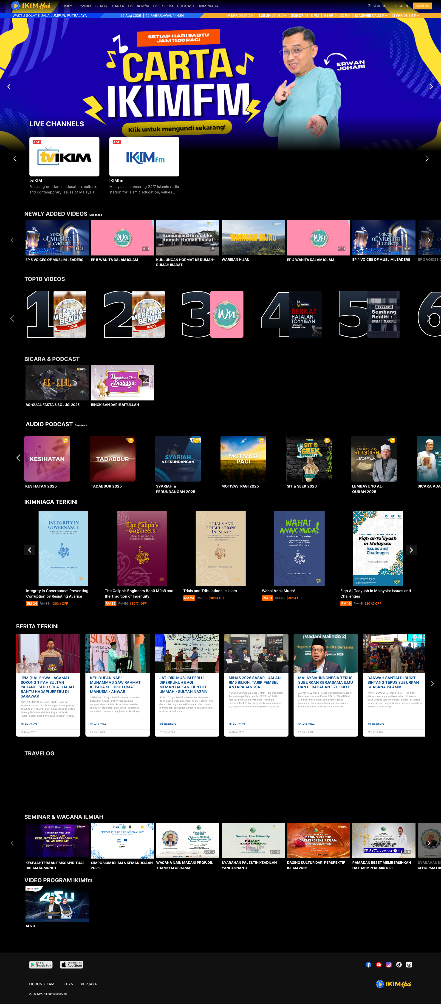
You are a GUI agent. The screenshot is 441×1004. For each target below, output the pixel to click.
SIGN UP (423, 6)
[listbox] (220, 251)
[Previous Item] (16, 159)
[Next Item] (428, 159)
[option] (57, 252)
